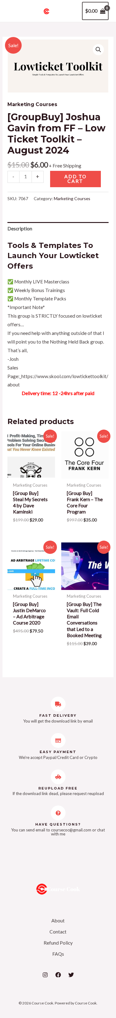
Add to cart (75, 179)
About (58, 920)
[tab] (58, 228)
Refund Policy (58, 943)
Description (19, 228)
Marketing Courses (32, 104)
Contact (58, 931)
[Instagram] (45, 975)
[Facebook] (58, 975)
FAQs (58, 954)
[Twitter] (71, 975)
